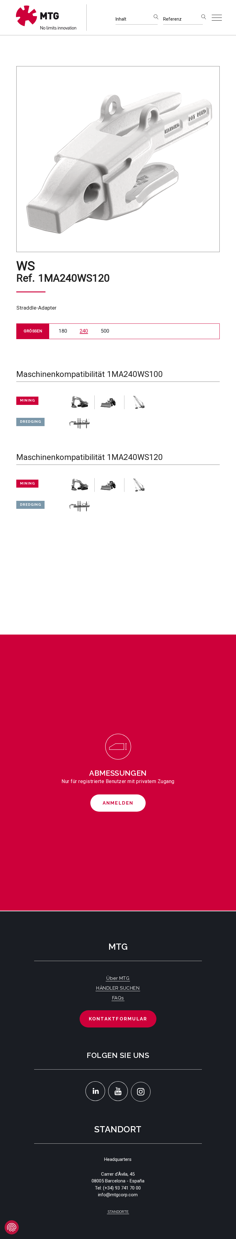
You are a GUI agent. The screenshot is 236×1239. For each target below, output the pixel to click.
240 (84, 331)
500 (105, 331)
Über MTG (117, 978)
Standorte (118, 1211)
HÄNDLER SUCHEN (118, 988)
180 (63, 331)
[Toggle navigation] (217, 18)
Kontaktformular (118, 1019)
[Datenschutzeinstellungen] (12, 1227)
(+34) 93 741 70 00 (122, 1188)
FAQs (118, 998)
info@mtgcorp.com (118, 1194)
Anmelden (118, 803)
